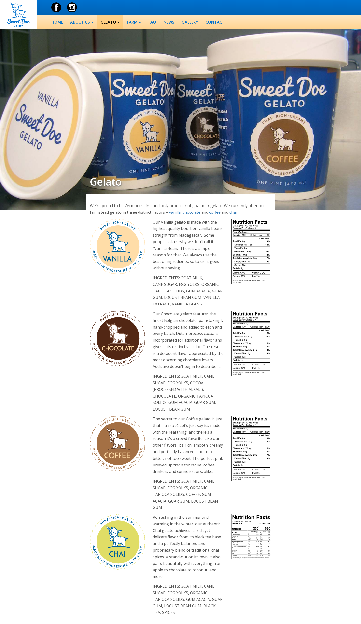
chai (233, 212)
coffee (215, 212)
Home (57, 22)
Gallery (190, 22)
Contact (215, 22)
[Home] (18, 14)
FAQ (152, 22)
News (169, 22)
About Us (80, 22)
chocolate (191, 212)
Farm (133, 22)
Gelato (109, 22)
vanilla (175, 212)
